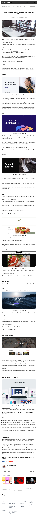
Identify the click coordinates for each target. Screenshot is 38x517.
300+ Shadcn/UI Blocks (12, 507)
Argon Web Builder (12, 377)
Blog (2, 506)
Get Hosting (24, 94)
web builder (23, 457)
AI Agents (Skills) (12, 503)
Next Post (32, 471)
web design (17, 15)
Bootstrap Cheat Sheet (13, 511)
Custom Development (22, 508)
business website (10, 457)
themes (19, 457)
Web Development (33, 6)
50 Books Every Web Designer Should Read (30, 485)
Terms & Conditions (31, 502)
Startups (13, 6)
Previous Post (7, 471)
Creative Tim (6, 497)
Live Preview (18, 94)
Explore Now (6, 2)
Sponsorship (22, 506)
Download (14, 94)
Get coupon (4, 510)
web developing (29, 457)
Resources (4, 6)
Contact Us (22, 503)
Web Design (26, 6)
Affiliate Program (3, 508)
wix (33, 457)
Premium (3, 504)
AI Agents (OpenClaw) (13, 501)
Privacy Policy (31, 504)
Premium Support (23, 504)
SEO (9, 6)
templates (16, 457)
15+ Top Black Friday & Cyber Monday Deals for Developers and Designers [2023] (19, 486)
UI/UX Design (19, 6)
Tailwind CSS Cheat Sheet (12, 513)
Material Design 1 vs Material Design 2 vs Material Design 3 (6, 486)
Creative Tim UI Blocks (13, 504)
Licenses (30, 505)
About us (3, 501)
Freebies (3, 503)
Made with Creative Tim (12, 509)
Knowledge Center (23, 501)
